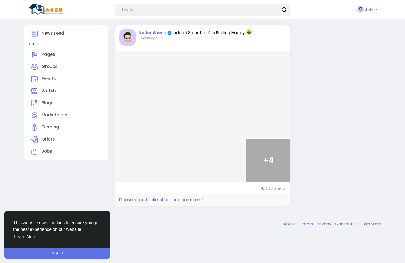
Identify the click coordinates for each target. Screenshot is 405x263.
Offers (47, 139)
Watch (48, 91)
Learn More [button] (25, 236)
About (290, 224)
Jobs (46, 151)
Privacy (324, 224)
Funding (49, 127)
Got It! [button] (57, 253)
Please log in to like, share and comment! (161, 199)
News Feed (52, 33)
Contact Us (347, 224)
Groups (49, 66)
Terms (307, 224)
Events (48, 78)
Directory (372, 224)
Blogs (46, 103)
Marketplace (54, 115)
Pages (47, 54)
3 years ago (148, 38)
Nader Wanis (152, 32)
